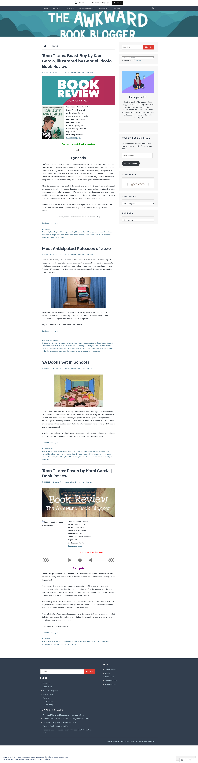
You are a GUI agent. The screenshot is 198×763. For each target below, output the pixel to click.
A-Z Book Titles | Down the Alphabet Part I (59, 722)
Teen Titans (64, 235)
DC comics (78, 232)
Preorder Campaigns (86, 8)
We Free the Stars (95, 351)
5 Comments (88, 72)
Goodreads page (75, 546)
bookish (88, 343)
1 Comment (88, 482)
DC (73, 232)
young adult (46, 237)
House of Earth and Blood (74, 346)
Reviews (117, 8)
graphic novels (98, 232)
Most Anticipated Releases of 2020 (76, 248)
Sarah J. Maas (76, 348)
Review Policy (104, 8)
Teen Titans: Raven (71, 457)
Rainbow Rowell (93, 454)
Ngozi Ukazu (51, 348)
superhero (46, 235)
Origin (58, 348)
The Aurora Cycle (97, 348)
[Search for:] (132, 47)
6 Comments (88, 368)
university (106, 457)
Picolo (94, 641)
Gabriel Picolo (87, 232)
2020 (45, 343)
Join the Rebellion (130, 163)
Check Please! (101, 343)
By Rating (49, 705)
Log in (107, 673)
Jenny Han (65, 454)
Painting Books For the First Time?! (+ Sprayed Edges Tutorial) (66, 719)
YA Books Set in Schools (65, 362)
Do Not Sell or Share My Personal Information (140, 741)
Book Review (62, 232)
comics (69, 232)
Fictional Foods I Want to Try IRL (55, 726)
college (85, 451)
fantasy (101, 451)
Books (93, 343)
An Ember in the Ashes (52, 451)
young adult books (57, 237)
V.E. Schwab (85, 351)
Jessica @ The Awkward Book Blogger (68, 72)
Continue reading (50, 223)
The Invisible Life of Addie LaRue (68, 351)
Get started (117, 3)
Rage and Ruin (66, 348)
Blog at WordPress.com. (115, 741)
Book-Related (49, 449)
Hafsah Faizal (59, 346)
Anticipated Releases (51, 340)
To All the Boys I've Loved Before (90, 457)
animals (46, 232)
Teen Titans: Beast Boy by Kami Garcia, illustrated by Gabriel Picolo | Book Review (78, 61)
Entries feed (109, 677)
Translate (139, 60)
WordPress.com (111, 684)
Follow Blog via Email (136, 138)
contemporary (93, 451)
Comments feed (111, 680)
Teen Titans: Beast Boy (93, 235)
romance (107, 454)
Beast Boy (53, 232)
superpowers (55, 235)
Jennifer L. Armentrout (99, 346)
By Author (49, 701)
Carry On (68, 451)
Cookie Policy (48, 759)
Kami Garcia (108, 232)
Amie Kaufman (53, 343)
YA (103, 235)
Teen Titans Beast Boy (77, 235)
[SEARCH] (153, 8)
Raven (101, 454)
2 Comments (88, 254)
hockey (58, 454)
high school (51, 454)
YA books (107, 235)
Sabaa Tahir (46, 457)
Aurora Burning (79, 343)
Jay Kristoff (87, 346)
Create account (111, 669)
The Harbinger (51, 351)
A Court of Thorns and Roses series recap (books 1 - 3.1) (64, 715)
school (53, 457)
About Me (56, 8)
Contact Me (69, 8)
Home (46, 8)
